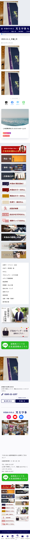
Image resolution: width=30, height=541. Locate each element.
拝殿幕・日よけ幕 (8, 285)
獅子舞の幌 (6, 302)
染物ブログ (6, 292)
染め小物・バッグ (8, 288)
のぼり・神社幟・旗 (8, 268)
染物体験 (5, 295)
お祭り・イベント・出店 (10, 265)
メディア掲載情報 (8, 278)
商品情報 (5, 282)
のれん (4, 272)
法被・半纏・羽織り (8, 298)
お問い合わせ (9, 401)
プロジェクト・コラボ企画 (10, 275)
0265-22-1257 (10, 394)
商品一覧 (23, 401)
